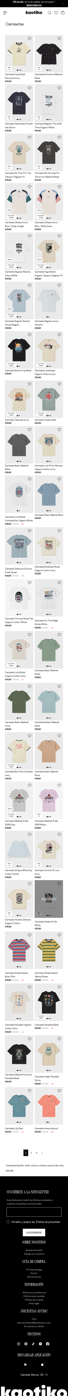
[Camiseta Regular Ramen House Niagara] (19, 300)
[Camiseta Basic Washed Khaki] (49, 650)
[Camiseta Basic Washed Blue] (49, 494)
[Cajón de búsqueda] (49, 13)
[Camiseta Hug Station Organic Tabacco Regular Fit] (49, 251)
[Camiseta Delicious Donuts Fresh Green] (19, 546)
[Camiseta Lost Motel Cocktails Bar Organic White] (19, 494)
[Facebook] (47, 1343)
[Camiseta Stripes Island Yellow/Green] (49, 950)
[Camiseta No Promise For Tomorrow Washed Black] (49, 152)
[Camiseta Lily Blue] (19, 1106)
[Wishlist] (56, 13)
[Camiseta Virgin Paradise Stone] (49, 1054)
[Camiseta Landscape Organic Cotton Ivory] (49, 350)
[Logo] (34, 12)
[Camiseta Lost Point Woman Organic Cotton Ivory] (49, 445)
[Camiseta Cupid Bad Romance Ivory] (19, 53)
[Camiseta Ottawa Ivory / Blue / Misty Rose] (49, 202)
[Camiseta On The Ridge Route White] (49, 598)
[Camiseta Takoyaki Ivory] (19, 399)
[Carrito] (62, 13)
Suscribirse (34, 1232)
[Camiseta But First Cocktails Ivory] (19, 751)
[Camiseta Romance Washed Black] (49, 53)
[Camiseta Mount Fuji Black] (19, 350)
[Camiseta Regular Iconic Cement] (49, 300)
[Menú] (5, 13)
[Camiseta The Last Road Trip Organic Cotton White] (19, 598)
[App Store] (42, 1364)
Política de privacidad (48, 1221)
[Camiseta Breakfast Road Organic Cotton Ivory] (49, 546)
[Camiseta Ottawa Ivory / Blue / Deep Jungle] (19, 202)
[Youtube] (40, 1343)
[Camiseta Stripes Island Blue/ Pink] (19, 950)
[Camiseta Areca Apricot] (49, 1106)
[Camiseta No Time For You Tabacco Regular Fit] (19, 152)
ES (41, 1374)
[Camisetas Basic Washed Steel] (49, 701)
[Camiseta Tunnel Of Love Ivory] (49, 849)
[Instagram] (18, 1343)
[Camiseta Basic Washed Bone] (49, 751)
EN (46, 1374)
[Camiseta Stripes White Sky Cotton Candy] (19, 849)
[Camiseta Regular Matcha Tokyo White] (19, 251)
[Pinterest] (26, 1343)
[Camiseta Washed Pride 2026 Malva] (49, 800)
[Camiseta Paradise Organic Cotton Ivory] (19, 1002)
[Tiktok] (33, 1343)
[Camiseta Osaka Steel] (49, 399)
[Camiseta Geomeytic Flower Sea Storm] (19, 103)
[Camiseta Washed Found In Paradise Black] (19, 1054)
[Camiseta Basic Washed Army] (19, 701)
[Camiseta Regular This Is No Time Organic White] (49, 103)
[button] (30, 39)
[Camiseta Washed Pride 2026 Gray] (19, 800)
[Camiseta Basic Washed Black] (19, 445)
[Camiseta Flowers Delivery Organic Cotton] (19, 899)
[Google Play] (25, 1364)
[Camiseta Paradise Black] (49, 1002)
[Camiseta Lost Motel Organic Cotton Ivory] (19, 650)
